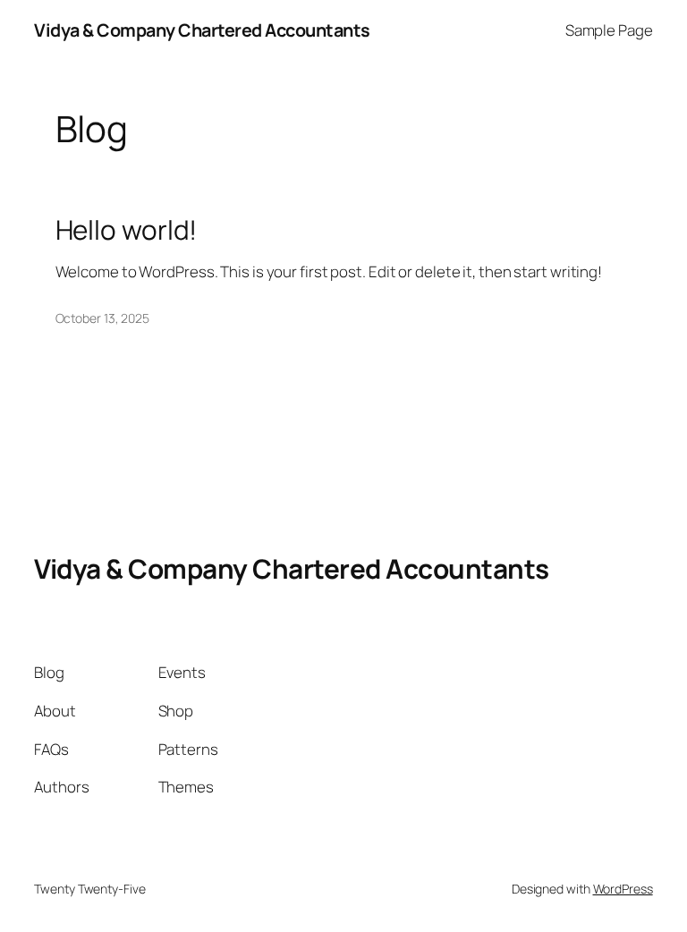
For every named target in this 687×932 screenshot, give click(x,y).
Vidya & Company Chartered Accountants (202, 30)
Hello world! (126, 229)
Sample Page (609, 30)
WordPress (623, 888)
